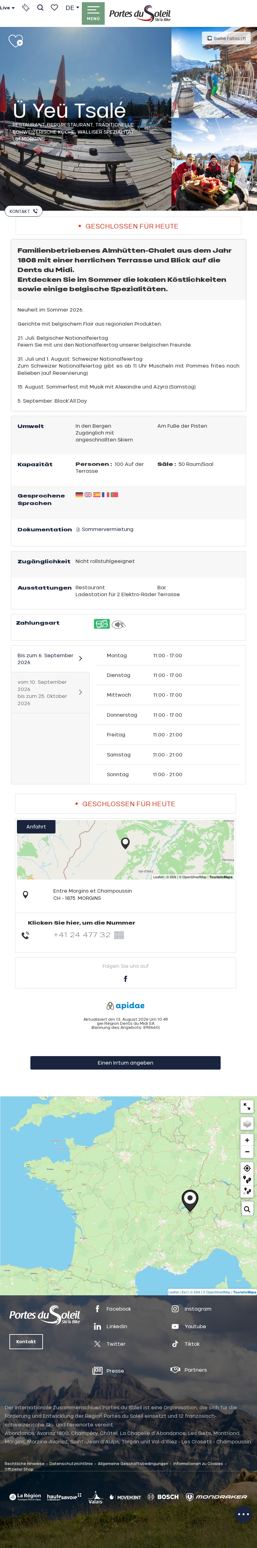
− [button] (247, 1151)
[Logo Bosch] (163, 1497)
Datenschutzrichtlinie (71, 1463)
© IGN (195, 1291)
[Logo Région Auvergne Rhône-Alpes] (25, 1497)
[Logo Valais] (95, 1497)
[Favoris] (54, 7)
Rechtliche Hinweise (25, 1463)
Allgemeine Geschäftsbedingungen (133, 1463)
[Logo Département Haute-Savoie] (64, 1497)
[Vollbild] (247, 1106)
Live (5, 8)
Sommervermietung (107, 529)
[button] (40, 7)
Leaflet (173, 1291)
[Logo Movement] (125, 1497)
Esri (184, 1291)
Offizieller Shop (19, 1469)
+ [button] (247, 1140)
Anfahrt (36, 826)
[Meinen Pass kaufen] (26, 7)
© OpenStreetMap (216, 1291)
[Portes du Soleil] (139, 13)
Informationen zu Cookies (198, 1463)
